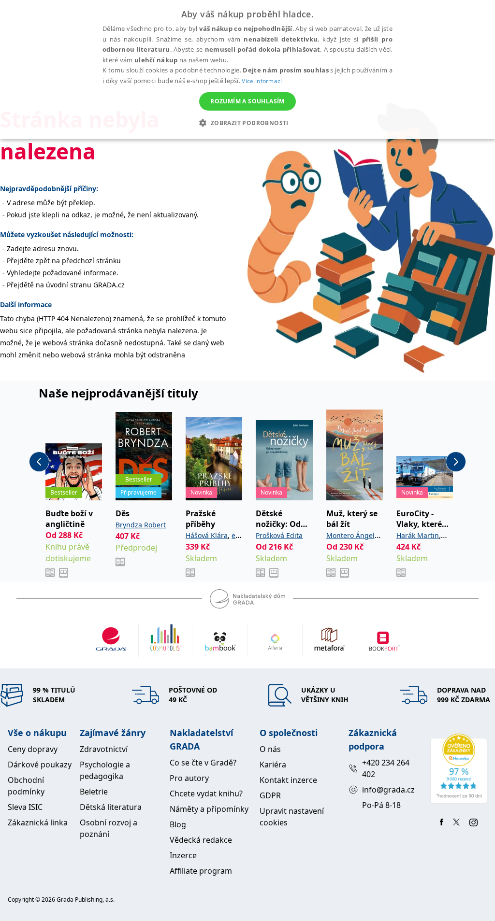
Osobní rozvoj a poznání (108, 828)
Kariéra (273, 764)
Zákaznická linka (38, 822)
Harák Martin (417, 535)
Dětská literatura (111, 807)
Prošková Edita (279, 535)
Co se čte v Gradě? (203, 762)
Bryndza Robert (141, 524)
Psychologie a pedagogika (105, 770)
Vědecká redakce (201, 840)
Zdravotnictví (104, 749)
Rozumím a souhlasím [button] (247, 101)
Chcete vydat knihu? (206, 793)
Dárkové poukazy (40, 764)
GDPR (270, 795)
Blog (178, 824)
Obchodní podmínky (26, 786)
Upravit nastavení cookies (292, 817)
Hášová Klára (207, 535)
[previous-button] (39, 462)
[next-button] (456, 462)
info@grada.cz (388, 789)
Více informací (262, 81)
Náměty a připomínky (209, 809)
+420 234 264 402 (385, 768)
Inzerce (183, 855)
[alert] (247, 69)
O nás (270, 749)
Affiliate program (201, 870)
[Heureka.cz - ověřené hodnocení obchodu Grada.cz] (458, 769)
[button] (247, 123)
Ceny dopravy (33, 749)
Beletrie (94, 791)
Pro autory (189, 778)
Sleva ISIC (25, 807)
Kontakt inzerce (288, 780)
